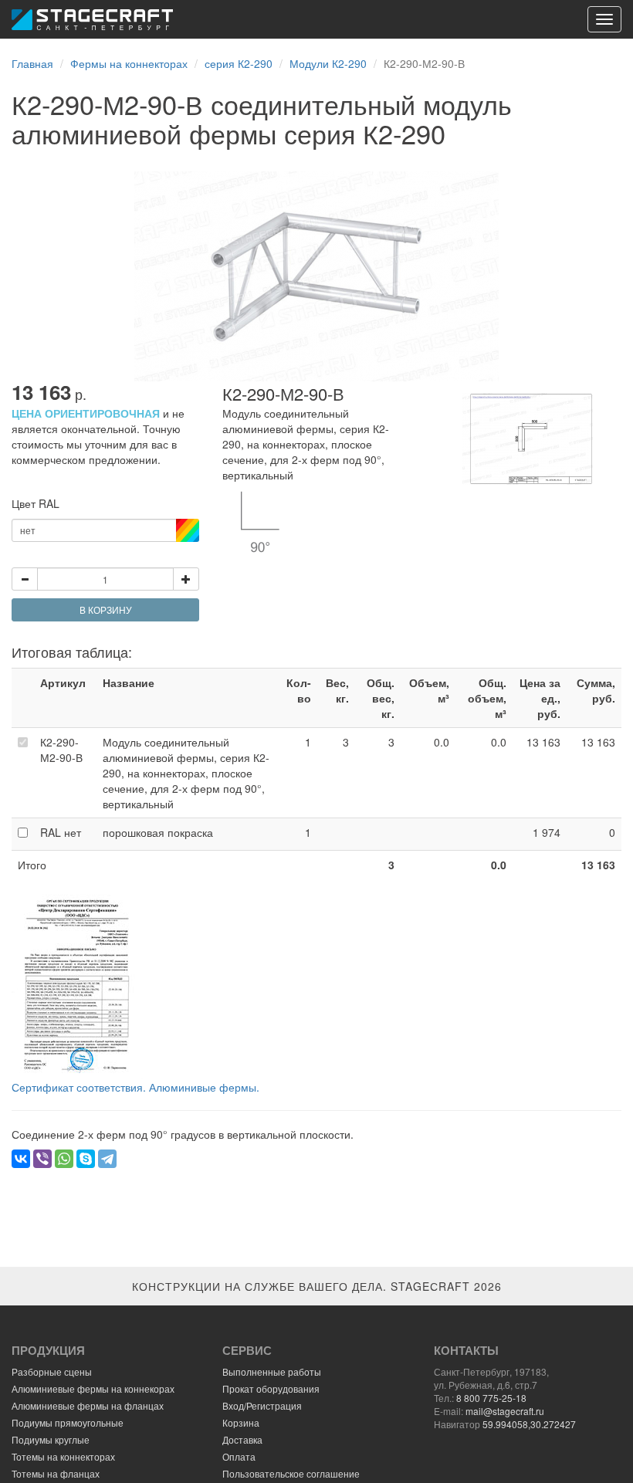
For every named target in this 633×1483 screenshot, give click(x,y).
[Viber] (42, 1158)
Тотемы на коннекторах (63, 1456)
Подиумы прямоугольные (68, 1422)
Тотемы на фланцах (56, 1473)
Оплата (239, 1456)
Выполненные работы (271, 1371)
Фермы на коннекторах (129, 63)
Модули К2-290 (328, 63)
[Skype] (85, 1158)
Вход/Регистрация (262, 1405)
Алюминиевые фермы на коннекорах (93, 1388)
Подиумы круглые (51, 1439)
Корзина (240, 1422)
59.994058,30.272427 (529, 1424)
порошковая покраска (158, 832)
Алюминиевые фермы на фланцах (88, 1405)
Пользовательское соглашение (291, 1473)
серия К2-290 (238, 63)
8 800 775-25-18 (491, 1397)
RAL (60, 832)
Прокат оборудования (271, 1388)
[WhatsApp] (64, 1158)
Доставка (242, 1439)
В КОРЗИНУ (106, 609)
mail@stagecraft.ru (504, 1410)
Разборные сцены (52, 1371)
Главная (32, 63)
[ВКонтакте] (21, 1158)
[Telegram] (107, 1158)
